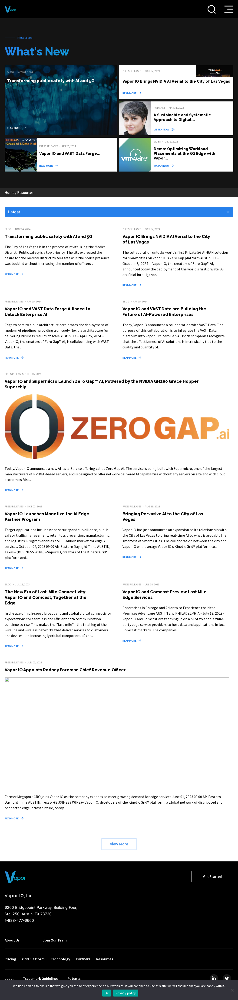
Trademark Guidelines (40, 978)
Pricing (10, 959)
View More (119, 844)
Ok (107, 993)
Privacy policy (126, 993)
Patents (74, 978)
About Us (12, 940)
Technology (60, 959)
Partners (83, 959)
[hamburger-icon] (228, 9)
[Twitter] (227, 978)
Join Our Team (55, 940)
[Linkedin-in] (214, 978)
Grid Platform (33, 959)
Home (9, 192)
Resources (104, 959)
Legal (9, 978)
